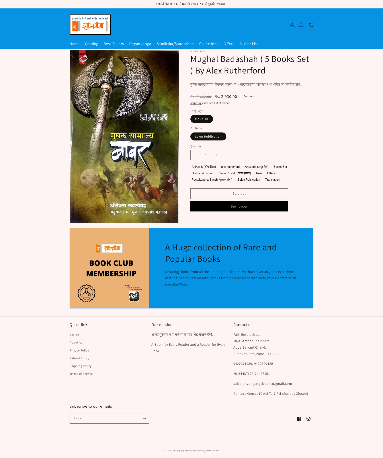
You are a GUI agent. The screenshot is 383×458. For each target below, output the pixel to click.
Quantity (195, 146)
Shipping (196, 103)
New (259, 173)
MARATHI (201, 119)
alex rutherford (230, 166)
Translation (272, 179)
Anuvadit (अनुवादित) (256, 166)
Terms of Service (81, 374)
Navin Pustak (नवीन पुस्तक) (235, 173)
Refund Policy (79, 358)
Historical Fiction (202, 173)
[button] (292, 25)
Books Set (280, 166)
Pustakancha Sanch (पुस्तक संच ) (212, 179)
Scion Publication (208, 136)
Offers (271, 173)
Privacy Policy (79, 350)
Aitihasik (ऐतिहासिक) (204, 166)
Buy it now (239, 206)
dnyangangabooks (182, 450)
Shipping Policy (81, 366)
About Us (76, 342)
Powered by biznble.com (206, 450)
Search (74, 335)
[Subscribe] (144, 418)
